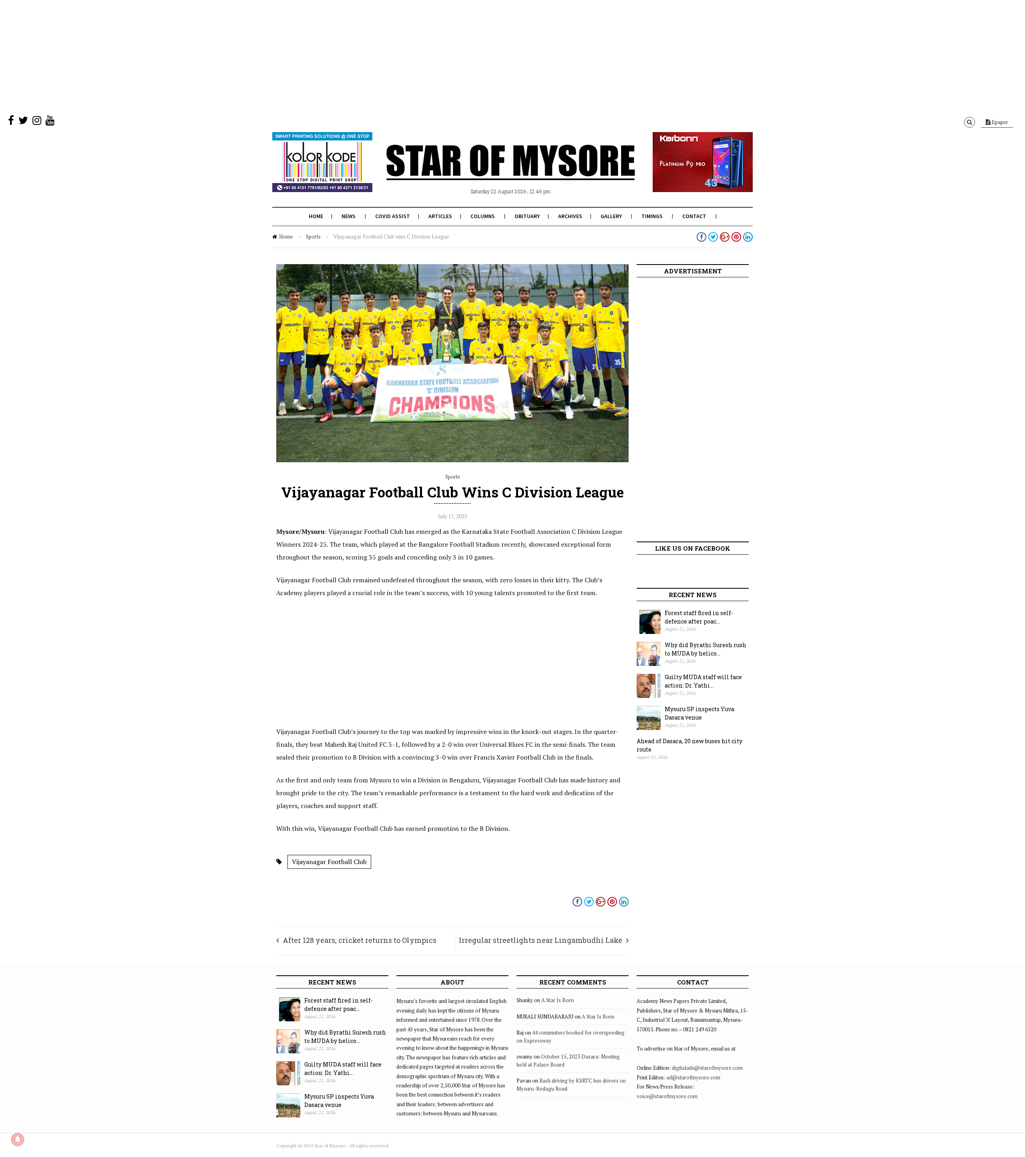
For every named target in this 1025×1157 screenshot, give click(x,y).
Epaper (999, 122)
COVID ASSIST (392, 216)
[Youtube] (50, 122)
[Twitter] (23, 122)
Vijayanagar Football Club (329, 861)
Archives (570, 216)
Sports (313, 236)
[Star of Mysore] (492, 171)
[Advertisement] (240, 56)
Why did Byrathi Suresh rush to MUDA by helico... (705, 649)
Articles (440, 216)
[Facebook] (11, 122)
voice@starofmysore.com (667, 1096)
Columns (482, 216)
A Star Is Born (557, 1000)
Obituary (527, 216)
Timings (652, 216)
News (349, 216)
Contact (694, 216)
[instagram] (36, 122)
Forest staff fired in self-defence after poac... (699, 617)
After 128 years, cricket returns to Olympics (359, 940)
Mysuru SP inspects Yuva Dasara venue (699, 713)
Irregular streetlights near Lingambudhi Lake (540, 940)
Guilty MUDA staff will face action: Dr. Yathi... (703, 681)
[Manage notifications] (17, 1139)
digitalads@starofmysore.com (707, 1067)
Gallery (611, 216)
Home (316, 216)
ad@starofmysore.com (693, 1077)
